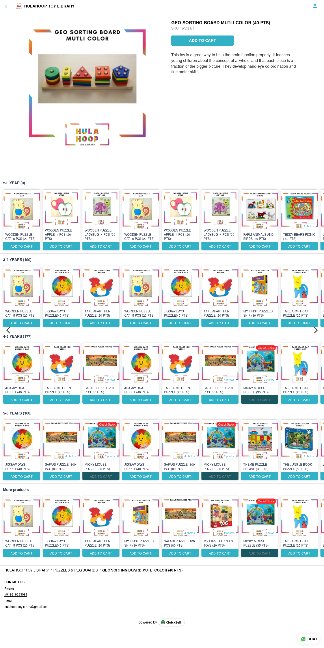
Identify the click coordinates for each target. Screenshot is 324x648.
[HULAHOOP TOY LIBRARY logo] (18, 6)
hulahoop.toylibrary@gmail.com (26, 606)
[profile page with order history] (315, 6)
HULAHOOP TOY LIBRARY (49, 6)
